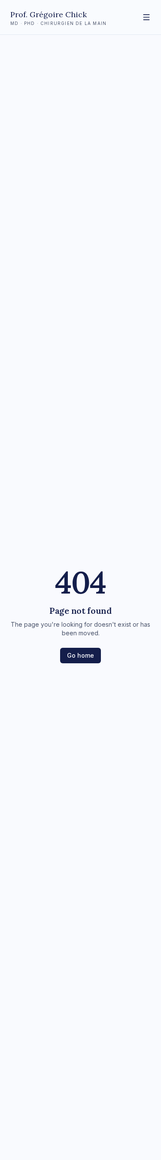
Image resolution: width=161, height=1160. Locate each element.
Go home (80, 655)
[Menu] (146, 17)
